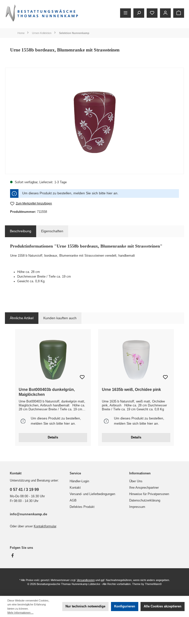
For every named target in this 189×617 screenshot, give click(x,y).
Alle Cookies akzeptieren (162, 606)
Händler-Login (79, 481)
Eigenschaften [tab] (52, 231)
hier (109, 193)
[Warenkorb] (178, 13)
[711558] (94, 121)
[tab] (20, 231)
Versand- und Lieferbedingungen (92, 494)
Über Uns (135, 481)
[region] (94, 121)
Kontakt (75, 487)
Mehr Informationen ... (20, 612)
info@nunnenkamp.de (28, 514)
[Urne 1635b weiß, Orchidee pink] (136, 359)
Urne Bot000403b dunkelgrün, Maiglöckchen (47, 392)
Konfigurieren (124, 606)
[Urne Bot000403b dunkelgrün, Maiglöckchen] (53, 359)
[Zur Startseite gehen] (42, 13)
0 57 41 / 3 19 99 (24, 489)
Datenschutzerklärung (144, 500)
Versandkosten (86, 580)
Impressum (137, 507)
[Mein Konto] (165, 13)
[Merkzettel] (152, 13)
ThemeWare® (153, 584)
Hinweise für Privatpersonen (149, 494)
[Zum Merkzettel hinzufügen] (82, 378)
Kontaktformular (45, 526)
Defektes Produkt (82, 507)
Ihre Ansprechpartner (144, 487)
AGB (73, 500)
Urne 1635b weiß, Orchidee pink (131, 389)
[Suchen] (138, 13)
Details (53, 437)
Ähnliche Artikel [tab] (21, 318)
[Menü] (125, 13)
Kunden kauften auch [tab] (60, 318)
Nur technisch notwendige (85, 606)
